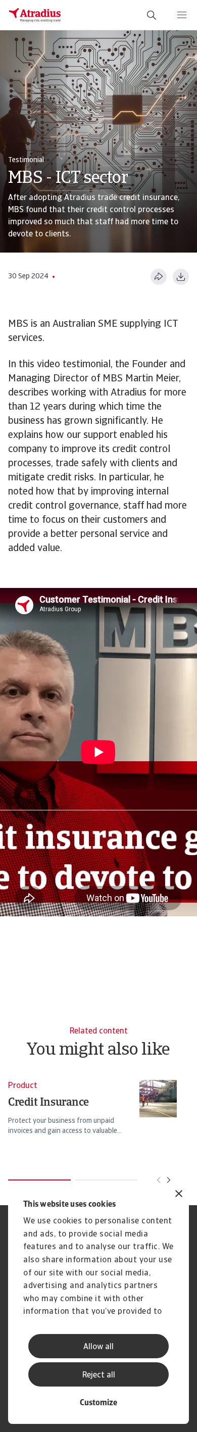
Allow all (98, 1347)
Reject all (98, 1375)
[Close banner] (178, 1195)
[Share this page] (159, 277)
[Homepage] (35, 15)
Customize (98, 1403)
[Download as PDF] (181, 277)
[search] (151, 15)
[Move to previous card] (159, 1180)
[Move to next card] (169, 1180)
